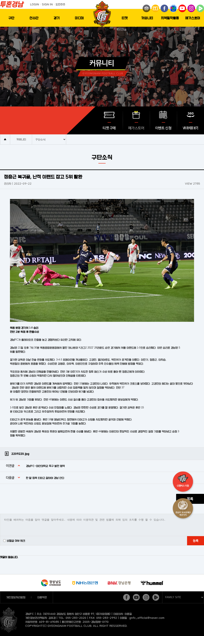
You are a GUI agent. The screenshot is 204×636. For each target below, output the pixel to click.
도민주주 (60, 4)
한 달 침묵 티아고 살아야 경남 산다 (45, 478)
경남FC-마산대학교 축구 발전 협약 (45, 466)
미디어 (79, 18)
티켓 (125, 18)
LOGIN (34, 4)
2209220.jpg (20, 454)
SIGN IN (47, 4)
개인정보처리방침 (15, 597)
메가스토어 (192, 18)
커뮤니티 (147, 18)
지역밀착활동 (170, 18)
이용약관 (42, 597)
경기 (57, 18)
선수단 (33, 18)
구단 (11, 18)
